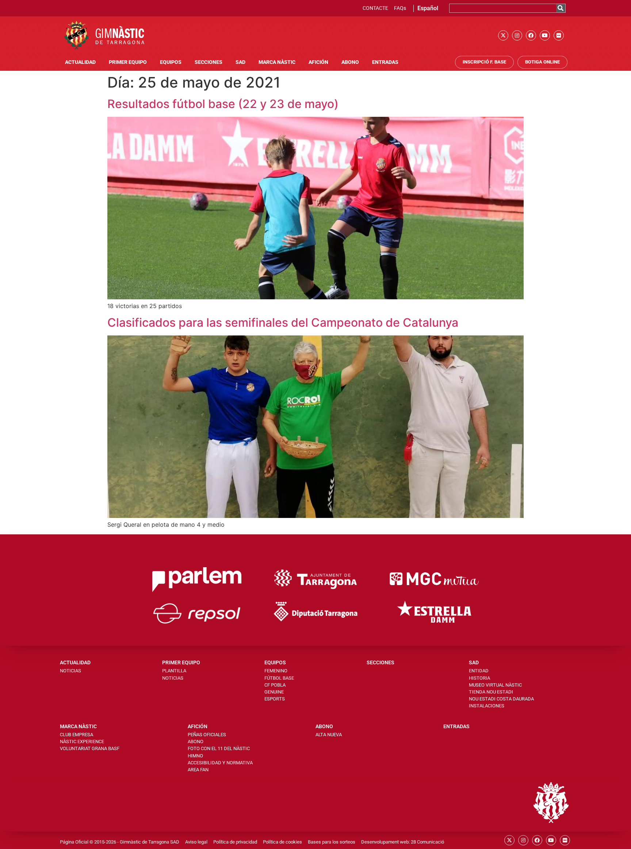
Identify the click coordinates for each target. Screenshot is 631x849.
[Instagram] (517, 35)
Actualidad (80, 62)
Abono (350, 62)
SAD (240, 62)
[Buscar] (560, 8)
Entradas (385, 62)
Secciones (208, 62)
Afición (318, 62)
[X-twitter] (503, 35)
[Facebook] (531, 35)
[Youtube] (545, 35)
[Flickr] (559, 35)
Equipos (170, 62)
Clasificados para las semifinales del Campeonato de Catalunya (282, 322)
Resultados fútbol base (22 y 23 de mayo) (223, 104)
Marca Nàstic (277, 62)
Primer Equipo (128, 62)
